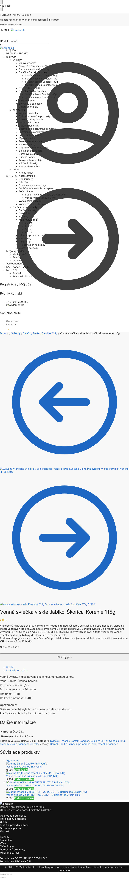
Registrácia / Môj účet (16, 284)
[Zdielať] (8, 874)
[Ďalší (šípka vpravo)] (4, 877)
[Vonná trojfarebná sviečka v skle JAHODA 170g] (67, 773)
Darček (54, 744)
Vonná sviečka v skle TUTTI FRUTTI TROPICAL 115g (35, 785)
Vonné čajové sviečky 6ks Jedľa (24, 766)
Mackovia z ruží (9, 852)
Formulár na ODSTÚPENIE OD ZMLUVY (23, 858)
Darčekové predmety (12, 849)
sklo (94, 744)
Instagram (54, 19)
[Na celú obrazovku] (4, 874)
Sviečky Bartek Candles (75, 740)
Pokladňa (11, 176)
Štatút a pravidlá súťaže (14, 825)
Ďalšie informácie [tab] (16, 670)
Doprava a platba (10, 828)
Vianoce (113, 744)
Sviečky (15, 333)
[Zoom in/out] (1, 874)
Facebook (41, 19)
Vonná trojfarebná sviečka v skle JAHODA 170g (32, 776)
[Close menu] (1, 2)
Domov (4, 333)
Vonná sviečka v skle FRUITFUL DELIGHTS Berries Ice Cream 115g (43, 794)
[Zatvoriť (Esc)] (11, 874)
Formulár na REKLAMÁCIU (15, 861)
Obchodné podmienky (13, 815)
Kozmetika (6, 840)
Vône (3, 843)
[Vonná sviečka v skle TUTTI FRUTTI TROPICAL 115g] (67, 782)
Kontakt (4, 831)
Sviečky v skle (8, 744)
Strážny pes (21, 769)
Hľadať (4, 41)
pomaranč (84, 744)
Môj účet (11, 50)
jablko (63, 744)
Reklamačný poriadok (13, 818)
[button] (4, 330)
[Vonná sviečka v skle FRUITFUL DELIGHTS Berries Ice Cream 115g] (67, 791)
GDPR (3, 821)
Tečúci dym (7, 846)
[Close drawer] (1, 9)
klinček (73, 744)
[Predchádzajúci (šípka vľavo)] (1, 877)
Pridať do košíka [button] (24, 779)
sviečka (102, 744)
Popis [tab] (9, 667)
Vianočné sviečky (28, 744)
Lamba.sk (64, 870)
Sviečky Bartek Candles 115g (40, 333)
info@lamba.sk (15, 24)
